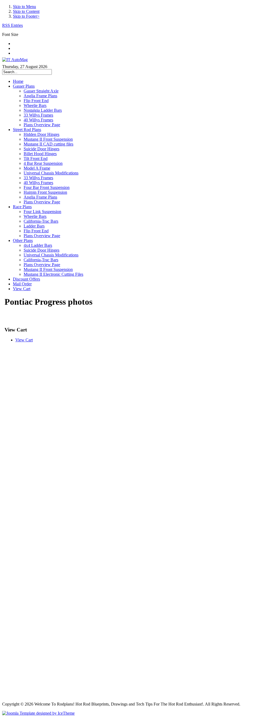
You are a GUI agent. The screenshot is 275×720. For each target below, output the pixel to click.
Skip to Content (26, 11)
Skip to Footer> (26, 16)
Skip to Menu (24, 6)
